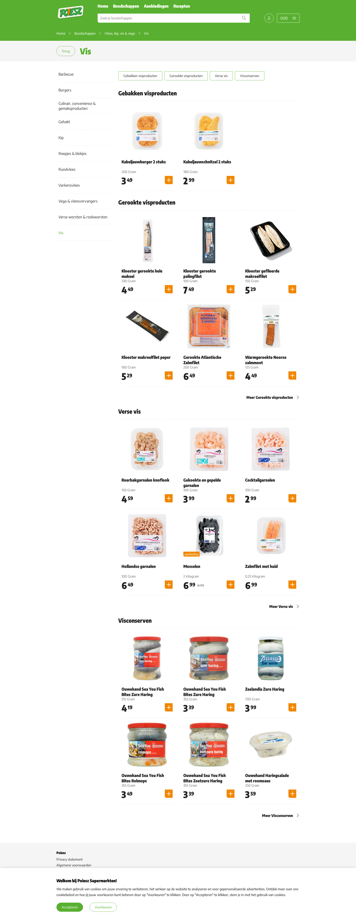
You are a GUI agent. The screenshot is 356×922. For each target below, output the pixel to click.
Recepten (181, 5)
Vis (61, 232)
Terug (66, 51)
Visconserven (249, 76)
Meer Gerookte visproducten (269, 397)
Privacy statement (69, 859)
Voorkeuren (103, 907)
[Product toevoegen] (169, 180)
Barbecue (66, 74)
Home (103, 5)
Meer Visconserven (277, 815)
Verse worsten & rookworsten (83, 216)
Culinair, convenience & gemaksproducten (77, 105)
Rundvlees (67, 169)
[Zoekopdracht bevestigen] (244, 18)
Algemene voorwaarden (73, 865)
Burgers (65, 90)
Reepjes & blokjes (73, 153)
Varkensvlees (69, 185)
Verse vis (221, 76)
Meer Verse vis (281, 606)
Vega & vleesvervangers (78, 201)
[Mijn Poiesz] (269, 18)
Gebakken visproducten (140, 76)
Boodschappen (126, 5)
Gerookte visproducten (186, 76)
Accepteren (70, 907)
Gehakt (64, 121)
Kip (61, 137)
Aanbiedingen (156, 5)
